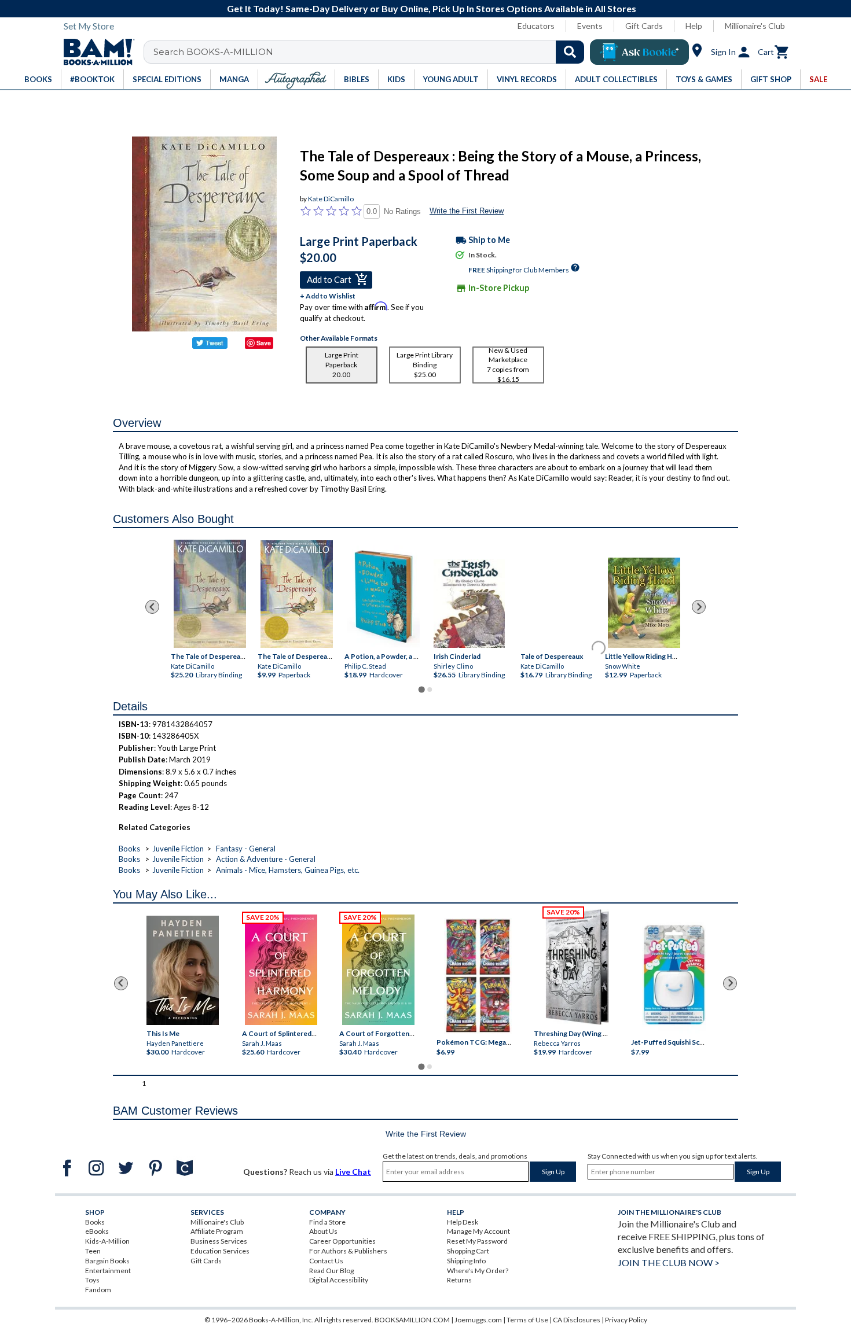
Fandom (98, 1289)
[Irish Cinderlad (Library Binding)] (468, 603)
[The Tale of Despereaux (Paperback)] (297, 594)
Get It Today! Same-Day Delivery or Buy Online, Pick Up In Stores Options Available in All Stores (431, 8)
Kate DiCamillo (331, 198)
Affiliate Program (216, 1231)
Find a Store (327, 1222)
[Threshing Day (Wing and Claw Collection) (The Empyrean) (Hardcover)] (577, 967)
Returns (459, 1279)
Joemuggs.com (478, 1319)
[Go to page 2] (429, 689)
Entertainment (108, 1270)
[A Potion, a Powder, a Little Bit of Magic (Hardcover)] (383, 596)
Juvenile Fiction (178, 848)
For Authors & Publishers (348, 1251)
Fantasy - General (246, 848)
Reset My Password (477, 1241)
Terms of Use (527, 1319)
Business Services (218, 1241)
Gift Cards (644, 26)
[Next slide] (699, 607)
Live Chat (353, 1172)
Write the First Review (467, 211)
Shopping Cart (468, 1251)
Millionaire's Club (755, 26)
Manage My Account (478, 1231)
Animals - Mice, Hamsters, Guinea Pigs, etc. (288, 870)
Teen (93, 1251)
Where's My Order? (477, 1270)
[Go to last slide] (152, 607)
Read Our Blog (331, 1270)
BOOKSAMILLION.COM (412, 1319)
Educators (536, 26)
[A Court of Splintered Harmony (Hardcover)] (281, 970)
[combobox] (371, 52)
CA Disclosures (576, 1319)
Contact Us (326, 1260)
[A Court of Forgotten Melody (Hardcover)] (378, 970)
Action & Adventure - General (266, 859)
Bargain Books (107, 1260)
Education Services (220, 1251)
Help (693, 26)
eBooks (97, 1231)
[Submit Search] (570, 52)
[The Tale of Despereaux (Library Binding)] (210, 594)
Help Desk (462, 1222)
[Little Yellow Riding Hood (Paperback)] (644, 603)
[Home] (95, 52)
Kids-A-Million (107, 1241)
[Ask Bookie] (639, 52)
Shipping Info (466, 1260)
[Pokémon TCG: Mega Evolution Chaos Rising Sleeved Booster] (477, 976)
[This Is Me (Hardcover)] (182, 970)
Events (590, 26)
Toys (92, 1279)
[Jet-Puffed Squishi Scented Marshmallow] (674, 976)
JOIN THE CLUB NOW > (669, 1262)
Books (129, 848)
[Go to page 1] (421, 689)
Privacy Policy (626, 1319)
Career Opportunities (342, 1241)
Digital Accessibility (338, 1279)
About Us (323, 1231)
